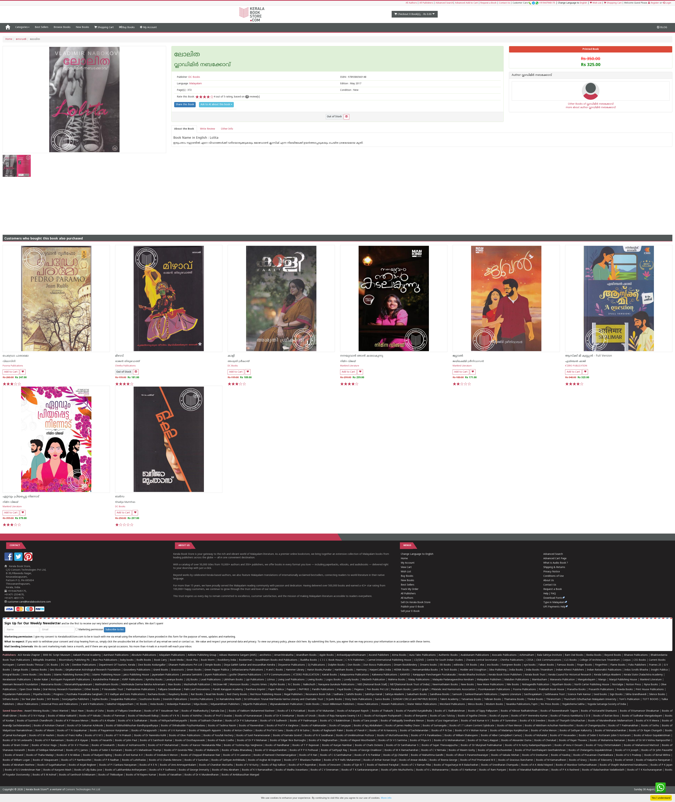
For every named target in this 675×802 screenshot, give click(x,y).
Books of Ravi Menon (509, 725)
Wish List (596, 3)
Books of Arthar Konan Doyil (379, 760)
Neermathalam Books (445, 684)
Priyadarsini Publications (16, 694)
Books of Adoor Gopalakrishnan (652, 735)
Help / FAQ (549, 593)
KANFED (405, 674)
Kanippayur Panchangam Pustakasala (434, 674)
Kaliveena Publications (384, 674)
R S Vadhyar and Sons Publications (125, 694)
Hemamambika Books (425, 669)
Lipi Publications (255, 679)
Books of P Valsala (90, 715)
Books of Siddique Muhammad (45, 750)
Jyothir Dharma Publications (245, 674)
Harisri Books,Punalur (319, 669)
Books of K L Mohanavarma (432, 769)
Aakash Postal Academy (87, 655)
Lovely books (351, 679)
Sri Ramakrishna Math (228, 699)
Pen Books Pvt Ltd (377, 689)
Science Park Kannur (579, 694)
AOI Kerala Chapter (29, 655)
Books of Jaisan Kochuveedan (495, 750)
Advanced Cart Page (555, 558)
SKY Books (53, 699)
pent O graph (421, 689)
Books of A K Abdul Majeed (537, 765)
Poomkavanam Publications (494, 689)
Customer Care (534, 3)
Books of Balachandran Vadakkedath (603, 769)
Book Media (177, 660)
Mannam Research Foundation (20, 684)
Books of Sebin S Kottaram (106, 750)
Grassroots (177, 669)
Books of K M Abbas (68, 755)
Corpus (627, 660)
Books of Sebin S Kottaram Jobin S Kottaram (605, 735)
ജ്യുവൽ (458, 356)
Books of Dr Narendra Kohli (150, 735)
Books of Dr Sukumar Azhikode (85, 725)
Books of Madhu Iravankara (291, 769)
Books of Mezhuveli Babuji (143, 715)
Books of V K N (170, 715)
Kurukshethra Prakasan (106, 679)
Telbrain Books (492, 699)
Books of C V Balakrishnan (335, 720)
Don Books (354, 664)
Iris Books (45, 674)
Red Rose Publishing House (265, 694)
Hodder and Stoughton (473, 669)
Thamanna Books (514, 699)
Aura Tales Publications (422, 655)
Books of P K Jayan (661, 765)
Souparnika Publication (124, 699)
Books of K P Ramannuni (49, 740)
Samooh (457, 694)
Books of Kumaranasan (248, 715)
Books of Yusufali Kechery (218, 735)
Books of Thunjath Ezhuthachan (566, 720)
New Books (82, 27)
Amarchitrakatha (283, 655)
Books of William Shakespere (461, 735)
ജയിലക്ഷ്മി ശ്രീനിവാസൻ (468, 361)
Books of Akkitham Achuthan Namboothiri (549, 725)
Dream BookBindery (405, 664)
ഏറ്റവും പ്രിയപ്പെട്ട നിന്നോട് (21, 496)
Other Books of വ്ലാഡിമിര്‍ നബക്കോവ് (590, 104)
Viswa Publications (367, 704)
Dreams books (428, 664)
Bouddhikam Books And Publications (276, 660)
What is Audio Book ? (555, 562)
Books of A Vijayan (77, 740)
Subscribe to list (114, 629)
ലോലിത (187, 54)
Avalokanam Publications (475, 655)
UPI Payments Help (554, 606)
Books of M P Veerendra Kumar (529, 715)
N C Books (294, 684)
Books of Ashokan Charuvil (49, 725)
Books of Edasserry (601, 760)
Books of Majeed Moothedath (357, 740)
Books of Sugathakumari (51, 765)
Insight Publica (659, 669)
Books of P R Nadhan (106, 760)
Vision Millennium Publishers (338, 704)
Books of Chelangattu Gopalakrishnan (590, 750)
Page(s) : (184, 90)
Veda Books (157, 704)
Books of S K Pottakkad (291, 710)
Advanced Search (444, 3)
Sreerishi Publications (175, 699)
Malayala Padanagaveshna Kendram (453, 679)
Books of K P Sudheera (162, 769)
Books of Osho (95, 710)
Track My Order (409, 589)
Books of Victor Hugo (44, 745)
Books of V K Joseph (626, 750)
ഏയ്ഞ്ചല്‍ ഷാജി (575, 361)
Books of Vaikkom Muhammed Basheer (252, 710)
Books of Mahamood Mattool (641, 745)
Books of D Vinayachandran (271, 750)
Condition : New (349, 90)
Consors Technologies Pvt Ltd (83, 789)
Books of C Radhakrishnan (450, 710)
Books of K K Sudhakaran (132, 720)
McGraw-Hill (220, 684)
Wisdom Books (494, 704)
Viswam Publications (392, 704)
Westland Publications (453, 704)
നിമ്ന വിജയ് (348, 361)
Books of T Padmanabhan (623, 725)
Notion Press (633, 684)
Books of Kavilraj (560, 755)
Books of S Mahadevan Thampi (143, 750)
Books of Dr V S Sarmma (392, 740)
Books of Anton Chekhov (238, 730)
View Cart (406, 567)
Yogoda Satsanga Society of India (606, 704)
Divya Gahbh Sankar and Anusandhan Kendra (249, 664)
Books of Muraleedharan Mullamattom (610, 720)
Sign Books (616, 694)
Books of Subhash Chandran (206, 720)
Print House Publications (650, 689)
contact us (188, 641)
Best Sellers (41, 27)
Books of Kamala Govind (287, 735)
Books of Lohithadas (134, 760)
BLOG (663, 27)
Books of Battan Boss (606, 715)
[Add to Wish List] (22, 372)
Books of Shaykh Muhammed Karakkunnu (624, 765)
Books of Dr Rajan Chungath (645, 730)
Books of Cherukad (545, 740)
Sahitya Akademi (394, 694)
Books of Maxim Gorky (462, 750)
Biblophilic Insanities (44, 660)
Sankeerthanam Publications (481, 694)
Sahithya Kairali (373, 694)
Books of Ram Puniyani (492, 769)
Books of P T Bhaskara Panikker (302, 760)
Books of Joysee (498, 715)
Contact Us (504, 3)
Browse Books (62, 27)
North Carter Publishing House (591, 684)
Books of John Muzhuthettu (397, 769)
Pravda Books (625, 689)
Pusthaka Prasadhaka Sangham (84, 694)
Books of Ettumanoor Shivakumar (639, 710)
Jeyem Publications (216, 674)
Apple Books (326, 655)
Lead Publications (211, 679)
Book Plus (192, 660)
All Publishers (426, 3)
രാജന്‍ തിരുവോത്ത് (127, 361)
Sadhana (338, 694)
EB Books (445, 664)
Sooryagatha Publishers (75, 699)
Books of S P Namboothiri (76, 760)
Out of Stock (334, 116)
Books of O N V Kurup (32, 715)
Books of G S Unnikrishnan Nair (22, 769)
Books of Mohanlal (536, 735)
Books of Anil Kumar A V (475, 720)
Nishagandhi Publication (535, 684)
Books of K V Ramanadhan (257, 769)
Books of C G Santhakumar (336, 755)
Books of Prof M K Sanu (269, 730)
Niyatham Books (561, 684)
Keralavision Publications (17, 679)
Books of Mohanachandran (610, 730)
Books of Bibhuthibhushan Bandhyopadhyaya (132, 725)
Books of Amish (624, 760)
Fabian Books (546, 664)
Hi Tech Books (449, 669)
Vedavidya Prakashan (179, 704)
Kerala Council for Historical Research (569, 674)
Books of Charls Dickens (369, 745)
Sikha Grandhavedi (635, 694)
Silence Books (657, 694)
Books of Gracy (578, 760)
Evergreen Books (511, 664)
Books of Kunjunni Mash (57, 769)
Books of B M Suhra (298, 730)
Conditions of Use (553, 576)
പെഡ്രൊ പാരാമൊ (16, 356)
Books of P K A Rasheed (565, 769)
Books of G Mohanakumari (449, 740)
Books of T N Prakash (118, 735)
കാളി (231, 356)
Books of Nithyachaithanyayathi (168, 720)
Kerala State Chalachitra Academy (643, 674)
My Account (149, 27)
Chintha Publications (125, 366)
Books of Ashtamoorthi (131, 745)
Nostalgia (617, 684)
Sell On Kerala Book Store (415, 602)
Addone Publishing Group (202, 655)
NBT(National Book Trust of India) (410, 684)
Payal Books (344, 689)
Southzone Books (149, 699)
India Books (516, 669)
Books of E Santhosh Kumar (156, 740)
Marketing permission (90, 629)
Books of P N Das (441, 730)
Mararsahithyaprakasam (78, 684)
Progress (58, 694)
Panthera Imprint (255, 689)
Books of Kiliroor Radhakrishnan (519, 710)
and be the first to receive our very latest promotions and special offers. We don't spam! (83, 624)
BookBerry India (226, 660)
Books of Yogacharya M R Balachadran (456, 765)
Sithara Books (11, 699)
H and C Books (274, 669)
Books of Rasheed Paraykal (382, 765)
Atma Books (399, 655)
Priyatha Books (42, 694)
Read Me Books (215, 694)
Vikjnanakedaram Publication (286, 704)
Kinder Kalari (41, 679)
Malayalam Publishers (489, 679)
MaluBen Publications (516, 679)
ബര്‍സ (119, 496)
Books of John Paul (126, 740)
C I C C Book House (331, 660)
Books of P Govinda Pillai (178, 750)
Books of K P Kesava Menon (72, 720)
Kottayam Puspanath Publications (70, 679)
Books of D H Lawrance (237, 755)
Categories (21, 27)
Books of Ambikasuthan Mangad (240, 774)
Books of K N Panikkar (367, 755)
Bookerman (245, 660)
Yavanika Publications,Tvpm (522, 704)
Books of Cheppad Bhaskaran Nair (200, 755)
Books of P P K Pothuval (304, 750)
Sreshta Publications (201, 699)
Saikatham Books (417, 694)
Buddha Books (308, 660)
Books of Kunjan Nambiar (337, 745)
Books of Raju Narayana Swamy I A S (339, 715)
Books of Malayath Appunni (205, 730)
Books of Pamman (114, 715)
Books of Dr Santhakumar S (402, 745)
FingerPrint (601, 664)
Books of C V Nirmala (433, 750)
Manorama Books (51, 684)
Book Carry (160, 660)
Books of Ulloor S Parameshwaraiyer (467, 755)
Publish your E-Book (412, 606)
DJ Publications (316, 664)
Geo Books (56, 669)
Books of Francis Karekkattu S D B (570, 715)
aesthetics (265, 655)
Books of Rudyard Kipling (97, 755)
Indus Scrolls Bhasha (636, 669)
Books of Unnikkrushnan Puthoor (355, 735)
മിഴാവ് (119, 356)
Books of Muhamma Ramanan (607, 740)
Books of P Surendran (504, 720)
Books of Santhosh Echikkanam (77, 774)
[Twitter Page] (18, 560)
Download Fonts (552, 598)
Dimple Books (213, 664)
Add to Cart (11, 371)
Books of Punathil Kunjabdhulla (414, 710)
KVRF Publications (132, 679)
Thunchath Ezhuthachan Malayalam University (590, 699)
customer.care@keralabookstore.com (29, 601)
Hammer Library (295, 669)
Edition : (350, 83)
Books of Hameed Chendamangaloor (274, 755)
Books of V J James (77, 750)
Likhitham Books (233, 679)
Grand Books (160, 669)
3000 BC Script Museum (56, 655)
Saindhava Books (439, 694)
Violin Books (313, 704)
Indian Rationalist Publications (604, 669)
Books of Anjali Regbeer (82, 765)
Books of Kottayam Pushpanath (382, 715)
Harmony (361, 669)
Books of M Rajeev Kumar (141, 774)
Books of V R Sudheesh (273, 720)
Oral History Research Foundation (62, 689)
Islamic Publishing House (106, 674)
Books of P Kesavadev (563, 735)
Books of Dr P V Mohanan (252, 740)
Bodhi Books (143, 660)
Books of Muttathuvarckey (392, 735)
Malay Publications (419, 679)
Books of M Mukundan (321, 710)
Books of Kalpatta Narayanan (653, 760)
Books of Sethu (650, 725)
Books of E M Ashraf (44, 774)
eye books (530, 664)
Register (654, 3)
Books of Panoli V (356, 730)
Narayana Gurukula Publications (336, 684)
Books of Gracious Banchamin (515, 760)
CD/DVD (419, 660)
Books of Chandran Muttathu (216, 765)
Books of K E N (148, 765)
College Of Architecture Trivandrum (600, 660)
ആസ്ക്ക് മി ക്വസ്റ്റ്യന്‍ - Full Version (588, 356)
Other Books (91, 689)
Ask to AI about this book (216, 104)
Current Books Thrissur (30, 664)
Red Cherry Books (237, 694)
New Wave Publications (490, 684)
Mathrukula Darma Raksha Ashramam (143, 684)
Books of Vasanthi (101, 740)
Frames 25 (655, 664)
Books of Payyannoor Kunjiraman (109, 730)
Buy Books (128, 27)
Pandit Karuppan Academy (228, 689)
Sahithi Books (354, 694)
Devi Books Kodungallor (152, 664)
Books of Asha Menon (544, 730)
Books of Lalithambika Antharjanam (125, 769)
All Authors (411, 3)
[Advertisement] (337, 203)
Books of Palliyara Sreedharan (124, 710)
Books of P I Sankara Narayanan (118, 765)
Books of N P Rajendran (302, 765)
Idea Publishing (497, 669)
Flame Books (617, 664)
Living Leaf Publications (291, 679)
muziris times (259, 684)
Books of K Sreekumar (535, 755)
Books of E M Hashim (41, 735)
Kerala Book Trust (535, 674)
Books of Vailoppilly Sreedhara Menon (402, 720)
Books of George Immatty (194, 769)
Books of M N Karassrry (383, 730)
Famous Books (565, 664)
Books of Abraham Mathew (18, 765)
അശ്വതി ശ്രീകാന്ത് (239, 361)
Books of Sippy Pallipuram (483, 710)
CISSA (529, 660)
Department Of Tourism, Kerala (117, 664)
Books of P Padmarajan (303, 720)
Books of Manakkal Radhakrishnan (528, 769)
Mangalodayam (586, 679)
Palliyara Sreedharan (169, 689)
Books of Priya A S (420, 740)
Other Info (227, 128)
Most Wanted (60, 710)
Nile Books (513, 684)
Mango (602, 679)
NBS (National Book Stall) (372, 684)
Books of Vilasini (44, 730)
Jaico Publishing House (136, 674)
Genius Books (39, 669)
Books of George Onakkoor (366, 750)
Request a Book (488, 3)
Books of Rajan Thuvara (573, 740)
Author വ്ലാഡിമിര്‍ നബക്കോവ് (532, 75)
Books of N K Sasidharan (318, 735)
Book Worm (208, 660)
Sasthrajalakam (533, 694)
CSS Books (640, 660)
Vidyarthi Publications (255, 704)
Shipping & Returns (554, 567)
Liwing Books (315, 679)
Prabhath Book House (551, 689)
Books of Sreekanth (103, 745)
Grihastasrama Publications (247, 669)
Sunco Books (382, 699)
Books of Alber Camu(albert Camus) (501, 735)
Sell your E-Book (410, 611)
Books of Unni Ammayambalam (178, 765)
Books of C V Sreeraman (324, 769)
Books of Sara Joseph (365, 720)
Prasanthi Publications (601, 689)
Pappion (291, 689)
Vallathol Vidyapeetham (120, 704)
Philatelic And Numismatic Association (453, 689)
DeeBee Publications (84, 664)
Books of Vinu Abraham (225, 769)
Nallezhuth (309, 684)
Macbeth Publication (373, 679)
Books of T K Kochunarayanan (644, 769)
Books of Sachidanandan (414, 730)
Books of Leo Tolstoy (442, 715)
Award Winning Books (36, 710)
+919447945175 (547, 3)
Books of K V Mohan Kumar (471, 730)
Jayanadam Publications (165, 674)
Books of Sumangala (434, 725)
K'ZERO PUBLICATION (576, 366)
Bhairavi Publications (636, 655)
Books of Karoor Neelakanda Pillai (201, 745)
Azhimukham (526, 655)
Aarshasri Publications (116, 655)
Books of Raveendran (251, 725)
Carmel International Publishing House (389, 660)
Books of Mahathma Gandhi (427, 755)
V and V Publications (92, 704)
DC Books (233, 366)
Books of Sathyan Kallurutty (576, 730)
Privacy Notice (551, 571)
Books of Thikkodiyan (110, 774)
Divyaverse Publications (291, 664)
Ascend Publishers (379, 655)
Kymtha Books (154, 679)
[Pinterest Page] (28, 560)
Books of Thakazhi (382, 710)
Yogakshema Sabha (573, 704)
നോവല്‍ (21, 39)
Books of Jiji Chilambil (395, 755)
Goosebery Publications (136, 669)
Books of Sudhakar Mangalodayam (642, 715)
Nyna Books (651, 684)
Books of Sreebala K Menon (162, 755)
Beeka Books (594, 655)
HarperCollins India (380, 669)
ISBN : (353, 77)
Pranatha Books (576, 689)
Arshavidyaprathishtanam (351, 655)
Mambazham (539, 679)
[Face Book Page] (9, 560)
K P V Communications (277, 674)
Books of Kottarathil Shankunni (599, 710)
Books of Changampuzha (590, 725)
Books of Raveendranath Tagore (559, 710)
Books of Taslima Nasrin (222, 725)
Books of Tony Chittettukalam (603, 745)
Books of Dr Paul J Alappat (483, 740)
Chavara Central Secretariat (481, 660)
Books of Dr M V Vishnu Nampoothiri (649, 740)
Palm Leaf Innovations (197, 689)
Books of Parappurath (144, 730)
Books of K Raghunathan (323, 740)
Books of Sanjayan (340, 725)
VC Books (141, 704)
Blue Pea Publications (105, 660)
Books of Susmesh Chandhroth (35, 720)
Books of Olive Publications (185, 735)
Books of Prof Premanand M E (477, 760)
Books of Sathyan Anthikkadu (228, 760)
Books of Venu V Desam (568, 745)
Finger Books (584, 664)
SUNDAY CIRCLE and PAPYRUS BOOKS (415, 699)
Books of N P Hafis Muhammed (342, 760)
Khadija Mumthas (125, 502)
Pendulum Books (401, 689)
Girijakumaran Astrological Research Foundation (93, 669)
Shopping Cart (614, 3)
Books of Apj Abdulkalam (368, 725)
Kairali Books (329, 674)
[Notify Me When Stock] (346, 117)
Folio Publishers (637, 664)
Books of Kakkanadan (313, 725)
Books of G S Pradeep (628, 755)
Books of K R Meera (647, 720)
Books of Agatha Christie (472, 715)
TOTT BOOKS (650, 699)
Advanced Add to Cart (466, 3)
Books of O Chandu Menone (165, 760)
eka (482, 664)
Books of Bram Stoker (16, 745)
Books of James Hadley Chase (402, 725)
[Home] (8, 27)
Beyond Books (612, 655)
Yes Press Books (549, 704)
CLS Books (570, 660)
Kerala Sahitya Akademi (607, 674)
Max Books (174, 684)
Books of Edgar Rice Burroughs (288, 740)
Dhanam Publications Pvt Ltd (185, 664)
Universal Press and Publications (59, 704)
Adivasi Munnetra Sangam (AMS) (238, 655)
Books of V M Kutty (247, 765)
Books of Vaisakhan (170, 774)
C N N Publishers (355, 660)
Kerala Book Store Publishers (505, 674)
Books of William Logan (16, 760)
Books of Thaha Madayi (40, 755)
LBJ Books (192, 679)
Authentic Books (448, 655)
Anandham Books (306, 655)
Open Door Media (29, 689)
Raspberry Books (178, 694)
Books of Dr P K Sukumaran (241, 720)
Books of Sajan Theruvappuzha (440, 745)
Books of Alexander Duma (516, 740)
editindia (458, 664)
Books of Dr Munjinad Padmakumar (481, 745)
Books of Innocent (330, 765)
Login (668, 3)
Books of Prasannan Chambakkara (593, 755)
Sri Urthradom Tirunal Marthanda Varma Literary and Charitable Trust (283, 699)
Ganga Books (20, 669)
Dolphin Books (336, 664)
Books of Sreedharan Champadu (499, 765)
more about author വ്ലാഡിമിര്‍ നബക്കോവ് (591, 107)
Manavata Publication (562, 679)
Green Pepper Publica (216, 669)
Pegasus (359, 689)
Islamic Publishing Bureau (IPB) (71, 674)
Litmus (271, 679)
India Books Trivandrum (539, 669)
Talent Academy (449, 699)
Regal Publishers (293, 694)
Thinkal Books (535, 699)
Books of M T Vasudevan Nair (161, 710)
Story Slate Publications (358, 699)
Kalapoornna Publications (354, 674)
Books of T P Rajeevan (305, 745)
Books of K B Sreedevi (532, 720)
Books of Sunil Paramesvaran (253, 735)
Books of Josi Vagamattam (442, 720)
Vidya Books (201, 704)
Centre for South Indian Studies (445, 660)
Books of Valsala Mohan (505, 755)
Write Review (207, 128)
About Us (548, 580)
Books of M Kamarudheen (551, 760)
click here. (302, 641)
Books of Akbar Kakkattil (62, 715)
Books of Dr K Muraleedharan (201, 774)
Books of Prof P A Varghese (282, 725)
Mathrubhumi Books (106, 684)
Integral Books (11, 674)
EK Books (471, 664)
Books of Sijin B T (353, 765)
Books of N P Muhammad (163, 745)
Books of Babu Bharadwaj (237, 750)
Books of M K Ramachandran (401, 750)
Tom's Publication (629, 699)
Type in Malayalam (554, 602)
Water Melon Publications (422, 704)
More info (386, 797)
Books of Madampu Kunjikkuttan (509, 730)
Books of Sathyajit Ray (334, 750)
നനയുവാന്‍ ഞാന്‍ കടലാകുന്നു (361, 356)
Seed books (600, 694)
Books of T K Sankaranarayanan (359, 769)
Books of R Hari (308, 755)
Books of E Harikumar (463, 769)
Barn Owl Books (574, 655)
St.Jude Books (334, 699)
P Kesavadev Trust (112, 689)
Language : (189, 83)
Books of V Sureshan (196, 760)
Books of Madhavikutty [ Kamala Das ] (203, 710)
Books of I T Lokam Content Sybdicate (471, 725)
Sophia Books (100, 699)
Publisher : (188, 77)
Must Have (77, 710)
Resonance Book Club (318, 694)
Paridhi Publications (323, 689)
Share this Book (185, 104)
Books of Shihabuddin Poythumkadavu (183, 725)
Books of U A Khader (103, 720)
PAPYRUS (304, 689)
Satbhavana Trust (555, 694)
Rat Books (197, 694)
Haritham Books (344, 669)
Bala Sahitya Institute (549, 655)
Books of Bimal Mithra (657, 755)
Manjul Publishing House (623, 679)
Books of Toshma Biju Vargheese (243, 745)
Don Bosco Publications (377, 664)
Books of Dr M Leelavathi (17, 740)
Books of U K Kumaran (173, 730)
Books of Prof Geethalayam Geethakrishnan (540, 750)
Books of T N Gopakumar (72, 730)
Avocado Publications (504, 655)
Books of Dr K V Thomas (74, 745)
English (583, 3)
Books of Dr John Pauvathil (656, 750)
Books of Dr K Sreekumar (279, 715)
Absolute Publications (143, 655)
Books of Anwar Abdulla (413, 760)
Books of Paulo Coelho (221, 740)
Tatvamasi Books (471, 699)
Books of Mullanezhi (207, 750)
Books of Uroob (306, 715)
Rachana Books (157, 694)
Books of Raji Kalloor (273, 765)
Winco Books (475, 704)
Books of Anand (14, 755)
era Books (493, 664)
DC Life (65, 664)
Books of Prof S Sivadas (218, 715)
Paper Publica (276, 689)
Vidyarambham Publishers (225, 704)
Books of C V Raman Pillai (416, 765)
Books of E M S (94, 735)
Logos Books (333, 679)
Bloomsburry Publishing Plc (74, 660)
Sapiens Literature (510, 694)
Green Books (194, 669)
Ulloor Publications (27, 704)
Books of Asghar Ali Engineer (264, 760)
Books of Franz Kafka (69, 735)
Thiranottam (553, 699)
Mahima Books (396, 679)
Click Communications (548, 660)
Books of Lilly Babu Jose (88, 769)
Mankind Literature (349, 366)
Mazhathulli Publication (197, 684)
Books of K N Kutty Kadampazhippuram (528, 745)
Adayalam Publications (172, 655)
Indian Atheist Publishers (570, 669)
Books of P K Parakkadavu (426, 735)
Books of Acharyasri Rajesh (353, 710)
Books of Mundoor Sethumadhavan (576, 765)
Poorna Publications (13, 366)
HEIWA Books (402, 669)
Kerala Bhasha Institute (472, 674)
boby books (127, 660)
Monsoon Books (239, 684)
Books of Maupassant (45, 760)
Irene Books (29, 674)
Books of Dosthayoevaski (190, 740)
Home (8, 39)
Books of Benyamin (415, 715)
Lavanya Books (174, 679)
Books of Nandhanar (277, 745)
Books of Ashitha (192, 715)
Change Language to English (417, 554)
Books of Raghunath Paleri (327, 730)
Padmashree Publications (140, 689)
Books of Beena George (443, 760)
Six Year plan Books (33, 699)
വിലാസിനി (9, 361)
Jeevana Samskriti (192, 674)
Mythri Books (277, 684)
